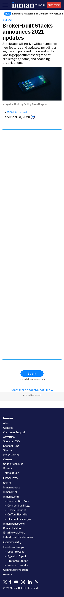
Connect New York (18, 501)
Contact (8, 427)
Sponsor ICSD (11, 441)
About (6, 423)
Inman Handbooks (14, 523)
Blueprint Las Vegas (19, 519)
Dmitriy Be (29, 104)
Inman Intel (10, 491)
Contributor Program (15, 569)
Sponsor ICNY (11, 445)
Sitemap (8, 450)
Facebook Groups (13, 547)
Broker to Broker (17, 560)
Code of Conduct (13, 463)
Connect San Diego (18, 505)
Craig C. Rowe (17, 112)
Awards (7, 574)
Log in (41, 5)
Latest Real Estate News (18, 537)
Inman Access (11, 487)
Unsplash (43, 104)
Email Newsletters (14, 532)
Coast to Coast (16, 551)
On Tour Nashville (17, 514)
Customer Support (14, 432)
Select (7, 19)
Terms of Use (11, 472)
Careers (8, 459)
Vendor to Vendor (17, 565)
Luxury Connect (16, 510)
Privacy (7, 468)
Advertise (9, 436)
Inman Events (11, 496)
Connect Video (12, 528)
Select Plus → (44, 390)
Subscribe (54, 5)
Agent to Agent (16, 556)
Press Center (11, 454)
